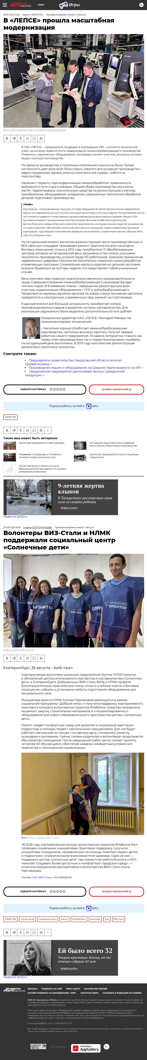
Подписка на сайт (52, 989)
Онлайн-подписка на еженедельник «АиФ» (52, 993)
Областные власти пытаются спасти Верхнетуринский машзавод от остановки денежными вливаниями (42, 469)
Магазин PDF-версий (95, 989)
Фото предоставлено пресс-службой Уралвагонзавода (34, 130)
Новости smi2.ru (15, 516)
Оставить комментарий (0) (116, 389)
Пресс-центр (73, 989)
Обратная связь (89, 993)
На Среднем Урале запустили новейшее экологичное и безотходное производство (113, 444)
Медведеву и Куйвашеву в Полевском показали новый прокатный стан (40, 456)
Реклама (32, 989)
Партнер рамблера (58, 1047)
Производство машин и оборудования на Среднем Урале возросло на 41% (85, 367)
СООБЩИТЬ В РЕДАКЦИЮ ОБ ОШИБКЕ (122, 993)
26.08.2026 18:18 (11, 527)
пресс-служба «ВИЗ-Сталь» (18, 649)
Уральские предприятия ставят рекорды (41, 443)
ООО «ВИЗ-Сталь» (42, 877)
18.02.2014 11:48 (11, 14)
